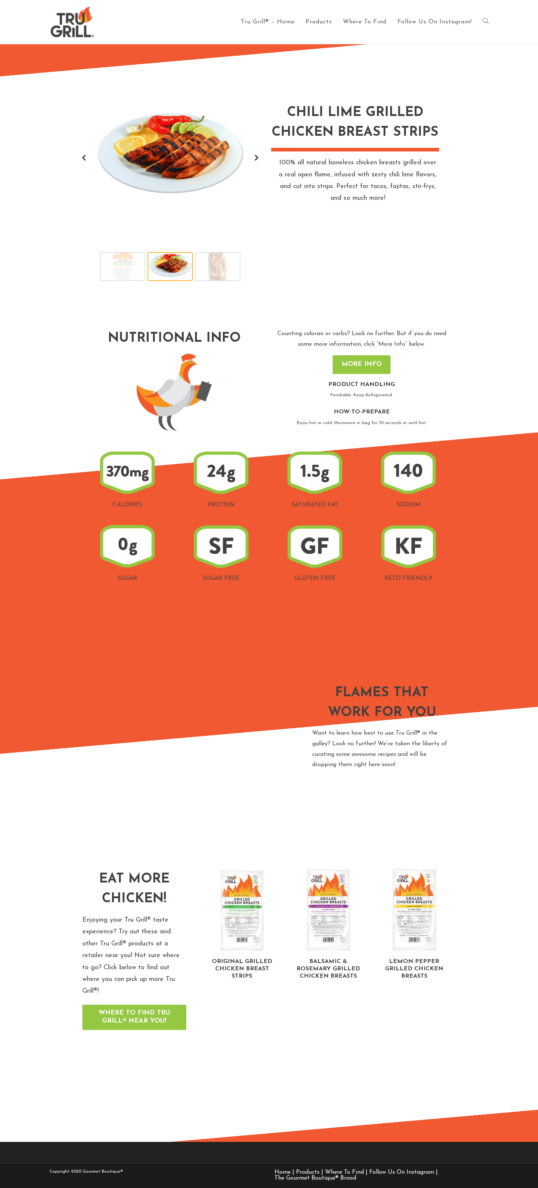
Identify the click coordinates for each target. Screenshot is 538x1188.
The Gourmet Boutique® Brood (315, 1178)
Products (308, 1172)
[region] (170, 181)
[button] (84, 157)
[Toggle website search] (485, 22)
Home (282, 1172)
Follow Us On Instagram (401, 1172)
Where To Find (344, 1172)
